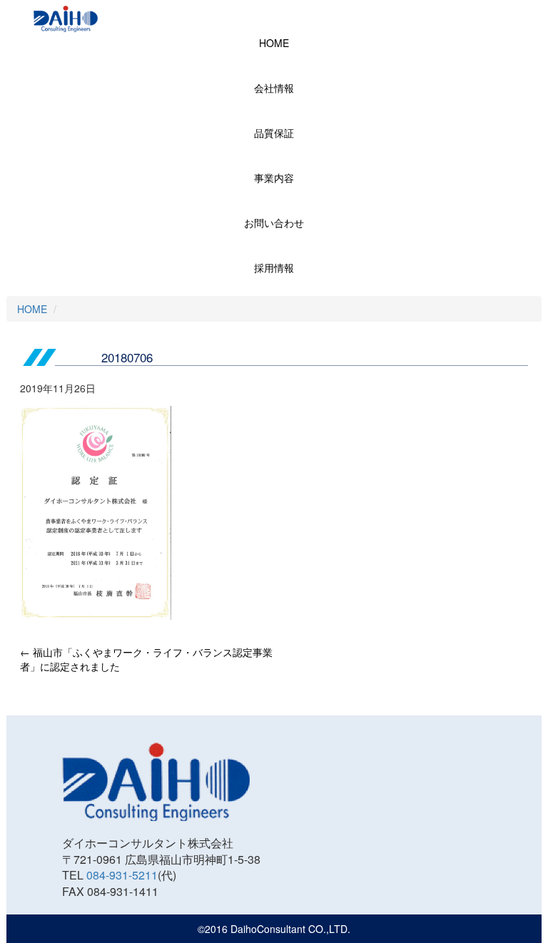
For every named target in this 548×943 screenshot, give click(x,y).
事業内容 (274, 177)
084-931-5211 (122, 875)
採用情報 (274, 267)
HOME (274, 43)
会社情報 (274, 88)
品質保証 (274, 133)
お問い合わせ (274, 222)
